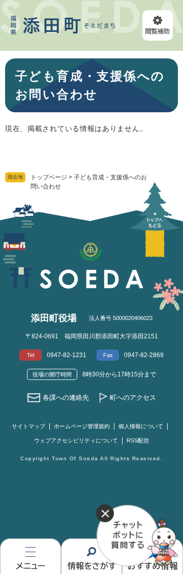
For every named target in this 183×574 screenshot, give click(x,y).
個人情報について (140, 426)
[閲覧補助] (157, 25)
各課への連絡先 (66, 397)
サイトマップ (28, 426)
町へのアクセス (133, 397)
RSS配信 (138, 440)
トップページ (48, 177)
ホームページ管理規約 (82, 426)
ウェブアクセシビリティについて (76, 440)
